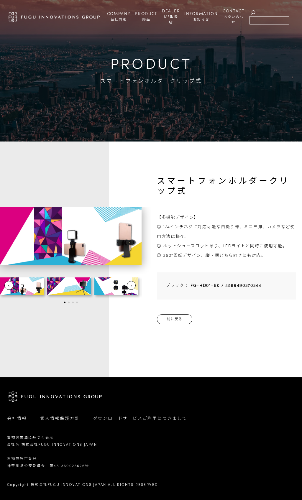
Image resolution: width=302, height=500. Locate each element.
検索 (253, 12)
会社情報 (17, 419)
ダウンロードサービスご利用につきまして (140, 419)
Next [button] (131, 285)
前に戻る (175, 319)
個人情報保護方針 (60, 419)
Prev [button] (8, 285)
